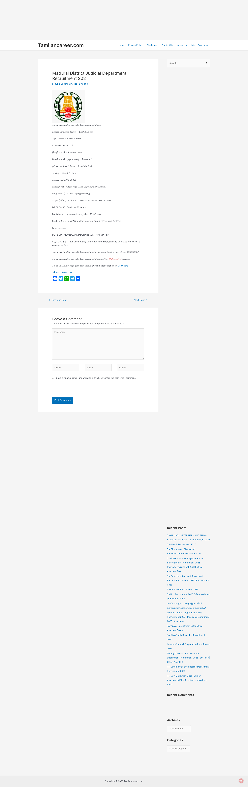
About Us (182, 45)
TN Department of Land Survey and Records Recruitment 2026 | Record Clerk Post (188, 580)
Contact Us (167, 45)
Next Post (141, 300)
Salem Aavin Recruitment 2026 (182, 589)
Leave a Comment (61, 83)
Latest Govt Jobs (199, 45)
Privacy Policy (135, 45)
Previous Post (58, 300)
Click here (123, 265)
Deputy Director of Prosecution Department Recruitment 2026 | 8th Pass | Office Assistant (188, 657)
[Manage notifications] (241, 780)
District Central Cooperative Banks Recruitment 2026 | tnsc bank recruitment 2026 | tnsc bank (188, 617)
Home (121, 45)
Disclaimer (152, 45)
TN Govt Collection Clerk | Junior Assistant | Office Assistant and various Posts (187, 680)
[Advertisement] (86, 20)
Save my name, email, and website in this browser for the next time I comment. (96, 378)
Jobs (74, 83)
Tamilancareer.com (61, 45)
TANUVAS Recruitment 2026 (181, 544)
